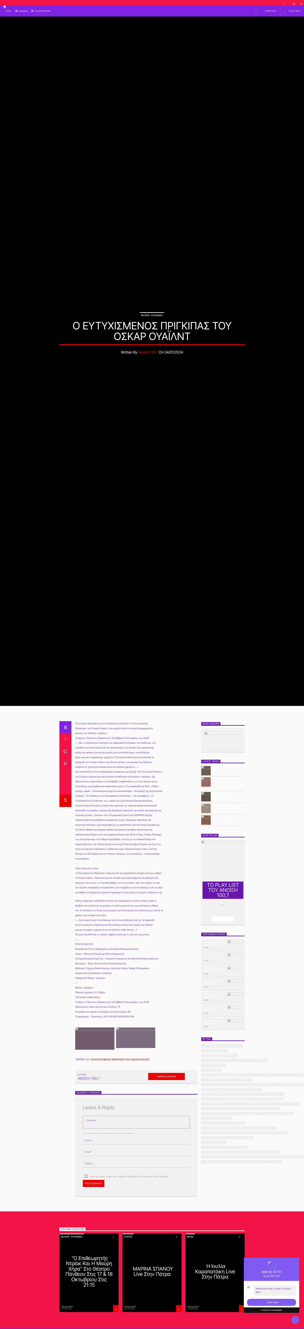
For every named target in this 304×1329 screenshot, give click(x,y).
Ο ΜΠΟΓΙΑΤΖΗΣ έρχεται (216, 1156)
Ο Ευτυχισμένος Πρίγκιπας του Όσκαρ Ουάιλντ (120, 1098)
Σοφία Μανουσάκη (214, 1180)
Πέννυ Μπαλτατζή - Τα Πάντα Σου (223, 1161)
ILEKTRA (230, 1093)
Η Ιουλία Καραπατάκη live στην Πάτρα (215, 1309)
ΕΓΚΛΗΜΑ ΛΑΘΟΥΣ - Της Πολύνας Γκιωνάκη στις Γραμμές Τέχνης (242, 1137)
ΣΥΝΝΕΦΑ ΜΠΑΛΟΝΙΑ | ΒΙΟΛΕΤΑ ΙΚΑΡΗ (227, 807)
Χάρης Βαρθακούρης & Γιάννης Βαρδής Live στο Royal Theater (242, 1200)
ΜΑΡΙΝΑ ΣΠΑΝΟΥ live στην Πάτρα (153, 1309)
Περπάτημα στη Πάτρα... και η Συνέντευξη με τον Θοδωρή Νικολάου (244, 1171)
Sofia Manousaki (213, 1103)
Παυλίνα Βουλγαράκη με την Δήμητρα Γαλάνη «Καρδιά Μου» (239, 1166)
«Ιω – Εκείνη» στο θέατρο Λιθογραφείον (227, 1118)
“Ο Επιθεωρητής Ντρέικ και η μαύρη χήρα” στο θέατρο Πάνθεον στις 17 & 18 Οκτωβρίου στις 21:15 (229, 821)
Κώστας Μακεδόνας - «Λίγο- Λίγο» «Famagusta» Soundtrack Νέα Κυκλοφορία (250, 1142)
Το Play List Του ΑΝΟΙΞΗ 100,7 (212, 981)
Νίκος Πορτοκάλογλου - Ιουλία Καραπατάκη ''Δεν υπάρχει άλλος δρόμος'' (248, 1151)
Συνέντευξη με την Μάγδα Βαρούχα (225, 1185)
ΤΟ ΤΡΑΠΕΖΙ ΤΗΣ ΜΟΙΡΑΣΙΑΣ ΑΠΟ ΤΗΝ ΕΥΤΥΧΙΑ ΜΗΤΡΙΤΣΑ (226, 834)
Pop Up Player (294, 11)
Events (128, 1275)
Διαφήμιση (23, 11)
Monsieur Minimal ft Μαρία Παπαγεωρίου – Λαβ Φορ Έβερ (229, 846)
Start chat (273, 1302)
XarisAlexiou (211, 1108)
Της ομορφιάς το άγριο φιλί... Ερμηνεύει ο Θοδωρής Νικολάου (241, 1190)
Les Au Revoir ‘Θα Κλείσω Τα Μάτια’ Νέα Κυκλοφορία (235, 1098)
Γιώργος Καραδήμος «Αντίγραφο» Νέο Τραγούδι (231, 1127)
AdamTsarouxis (212, 1093)
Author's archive (166, 1114)
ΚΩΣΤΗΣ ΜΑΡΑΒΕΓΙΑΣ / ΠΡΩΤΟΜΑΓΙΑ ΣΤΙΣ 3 (227, 856)
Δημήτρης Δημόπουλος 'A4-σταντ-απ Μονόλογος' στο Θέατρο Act (243, 1132)
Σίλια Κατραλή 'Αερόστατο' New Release (227, 1175)
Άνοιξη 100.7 (148, 370)
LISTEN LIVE (270, 11)
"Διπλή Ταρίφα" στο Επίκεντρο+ (222, 1084)
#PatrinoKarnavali (215, 1089)
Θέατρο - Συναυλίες (152, 333)
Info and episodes (222, 957)
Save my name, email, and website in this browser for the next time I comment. (129, 1214)
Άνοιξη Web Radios (43, 11)
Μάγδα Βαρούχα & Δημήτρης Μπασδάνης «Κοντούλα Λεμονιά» (241, 1147)
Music (190, 1275)
